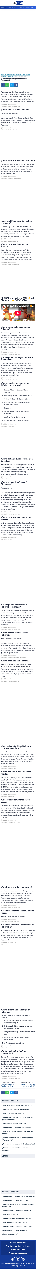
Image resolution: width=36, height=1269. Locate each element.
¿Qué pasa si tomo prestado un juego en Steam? (17, 1132)
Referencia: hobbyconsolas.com (10, 681)
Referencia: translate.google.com (10, 354)
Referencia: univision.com (8, 1048)
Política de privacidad (18, 1242)
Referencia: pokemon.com (8, 768)
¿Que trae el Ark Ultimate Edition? (15, 1222)
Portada (4, 7)
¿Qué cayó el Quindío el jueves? (14, 1113)
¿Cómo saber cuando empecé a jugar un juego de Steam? (17, 1118)
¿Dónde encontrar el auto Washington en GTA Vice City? (17, 1139)
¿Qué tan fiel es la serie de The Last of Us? (18, 1144)
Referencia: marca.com (7, 426)
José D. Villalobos (8, 76)
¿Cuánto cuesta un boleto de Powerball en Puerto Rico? (18, 1205)
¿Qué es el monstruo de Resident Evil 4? (17, 1105)
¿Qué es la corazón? (10, 1214)
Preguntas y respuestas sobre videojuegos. (15, 74)
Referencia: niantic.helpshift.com (10, 106)
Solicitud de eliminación (9, 104)
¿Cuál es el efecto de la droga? (14, 1123)
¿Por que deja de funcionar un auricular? (17, 1226)
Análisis (29, 7)
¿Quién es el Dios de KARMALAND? (15, 1200)
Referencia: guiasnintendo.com (10, 921)
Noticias (12, 7)
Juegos (21, 7)
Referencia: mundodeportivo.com (10, 479)
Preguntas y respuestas (18, 1253)
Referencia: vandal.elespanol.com (10, 629)
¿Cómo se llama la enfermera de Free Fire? (18, 1196)
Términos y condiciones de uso (18, 1246)
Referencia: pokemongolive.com (10, 264)
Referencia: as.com (6, 539)
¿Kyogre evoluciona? (10, 1234)
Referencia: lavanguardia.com (9, 241)
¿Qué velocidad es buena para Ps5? (28, 1085)
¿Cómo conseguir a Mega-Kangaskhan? (17, 1218)
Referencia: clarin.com (7, 796)
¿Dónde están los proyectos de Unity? (16, 1211)
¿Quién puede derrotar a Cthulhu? (15, 1230)
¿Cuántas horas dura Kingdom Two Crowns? (15, 1149)
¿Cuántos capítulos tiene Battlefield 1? (16, 1109)
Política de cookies (18, 1249)
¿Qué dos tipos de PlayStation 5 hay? (7, 1085)
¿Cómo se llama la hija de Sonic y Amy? (17, 1127)
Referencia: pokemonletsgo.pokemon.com (13, 657)
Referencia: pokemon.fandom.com (11, 178)
